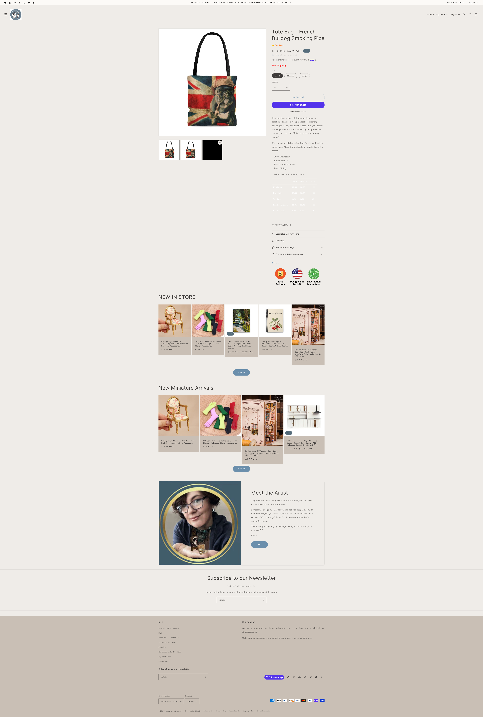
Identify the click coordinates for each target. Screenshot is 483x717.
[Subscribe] (263, 600)
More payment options (298, 111)
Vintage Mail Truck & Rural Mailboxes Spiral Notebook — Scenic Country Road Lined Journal (240, 345)
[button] (6, 15)
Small (277, 76)
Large (304, 76)
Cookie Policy (164, 661)
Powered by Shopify (194, 711)
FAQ (160, 633)
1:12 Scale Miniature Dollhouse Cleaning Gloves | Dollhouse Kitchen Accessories (208, 344)
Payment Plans (164, 656)
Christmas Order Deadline (169, 652)
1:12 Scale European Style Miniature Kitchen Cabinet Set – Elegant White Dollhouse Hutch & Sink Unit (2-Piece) (303, 443)
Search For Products (167, 642)
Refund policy (208, 711)
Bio (259, 544)
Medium (291, 76)
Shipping (275, 55)
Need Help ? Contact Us (168, 638)
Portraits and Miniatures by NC (175, 711)
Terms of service (234, 711)
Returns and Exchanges (168, 628)
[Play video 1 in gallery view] (212, 150)
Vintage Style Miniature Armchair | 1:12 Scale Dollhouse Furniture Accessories (174, 344)
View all (241, 372)
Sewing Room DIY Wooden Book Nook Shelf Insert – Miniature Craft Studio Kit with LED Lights (308, 353)
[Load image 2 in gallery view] (191, 150)
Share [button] (276, 263)
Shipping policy (248, 711)
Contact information (263, 711)
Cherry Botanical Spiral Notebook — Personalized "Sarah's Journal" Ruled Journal (274, 344)
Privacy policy (221, 711)
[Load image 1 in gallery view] (169, 150)
